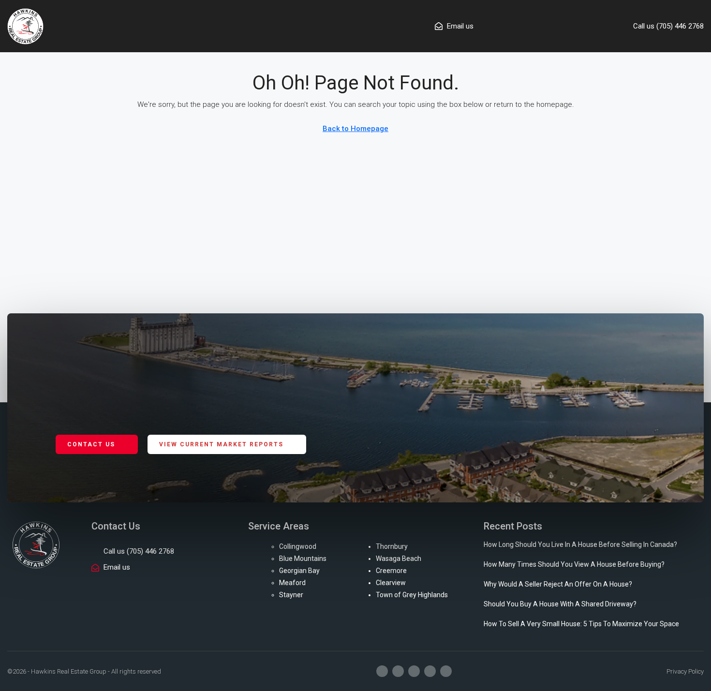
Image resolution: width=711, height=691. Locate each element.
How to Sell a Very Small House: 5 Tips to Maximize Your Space (581, 624)
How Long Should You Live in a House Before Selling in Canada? (580, 544)
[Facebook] (382, 671)
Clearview (391, 583)
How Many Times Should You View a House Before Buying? (574, 564)
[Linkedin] (430, 671)
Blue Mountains (302, 558)
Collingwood (297, 546)
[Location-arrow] (446, 671)
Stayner (291, 595)
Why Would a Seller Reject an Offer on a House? (558, 584)
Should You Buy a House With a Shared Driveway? (560, 604)
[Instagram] (398, 671)
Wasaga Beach (398, 558)
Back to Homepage (355, 128)
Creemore (391, 570)
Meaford (292, 583)
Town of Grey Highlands (412, 595)
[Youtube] (414, 671)
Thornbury (392, 546)
